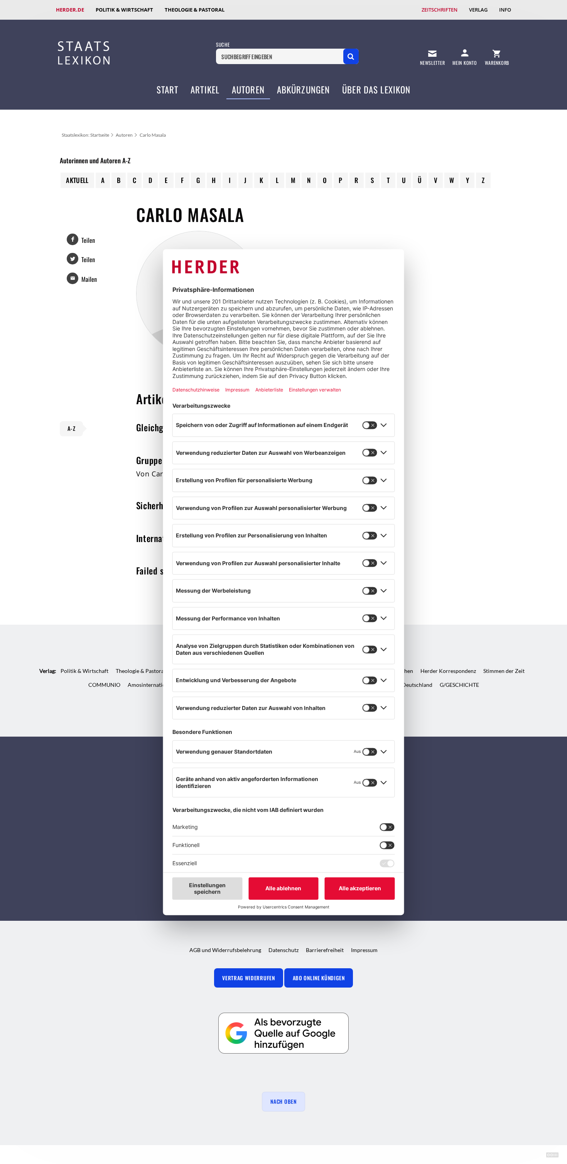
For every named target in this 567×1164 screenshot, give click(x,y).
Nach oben (283, 1101)
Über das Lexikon (376, 89)
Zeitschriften (439, 9)
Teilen (88, 240)
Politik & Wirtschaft (124, 9)
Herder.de (70, 9)
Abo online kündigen (319, 978)
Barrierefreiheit (325, 950)
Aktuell (77, 180)
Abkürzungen (303, 89)
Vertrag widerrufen (248, 978)
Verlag (478, 9)
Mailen (89, 279)
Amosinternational (150, 684)
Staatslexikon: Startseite (85, 135)
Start (168, 89)
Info (505, 9)
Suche (223, 44)
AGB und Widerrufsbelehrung (225, 950)
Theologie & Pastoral (194, 9)
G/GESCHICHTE (459, 684)
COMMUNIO (104, 684)
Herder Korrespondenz (448, 671)
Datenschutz (283, 950)
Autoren (248, 89)
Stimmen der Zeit (504, 671)
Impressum (364, 950)
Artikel (205, 89)
